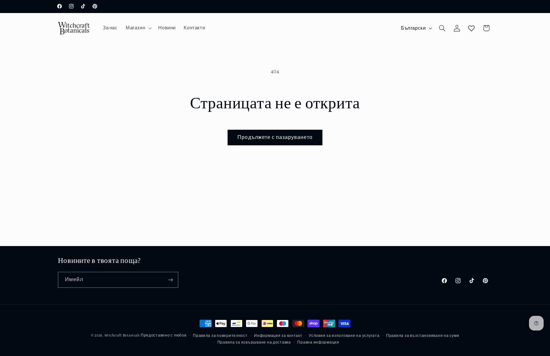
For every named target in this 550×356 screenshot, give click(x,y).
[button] (138, 28)
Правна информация (318, 342)
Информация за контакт (278, 336)
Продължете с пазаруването (274, 137)
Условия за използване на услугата (344, 336)
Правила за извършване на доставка (254, 342)
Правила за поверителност (220, 336)
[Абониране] (170, 279)
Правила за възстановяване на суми (422, 336)
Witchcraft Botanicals (122, 335)
